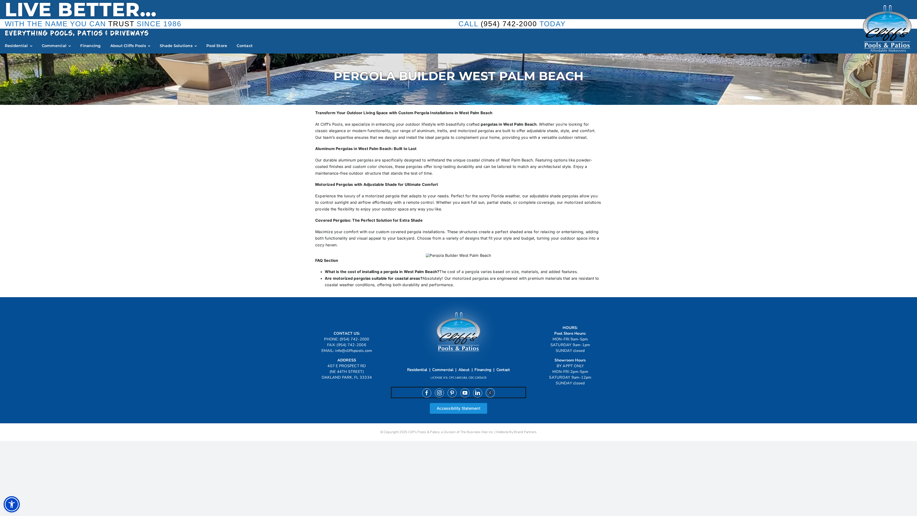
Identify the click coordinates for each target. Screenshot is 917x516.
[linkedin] (477, 393)
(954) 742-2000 (509, 24)
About (463, 369)
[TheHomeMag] (490, 393)
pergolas (489, 124)
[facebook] (426, 393)
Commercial (442, 369)
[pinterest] (452, 393)
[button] (12, 504)
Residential (417, 369)
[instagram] (439, 393)
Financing (482, 369)
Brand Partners (525, 432)
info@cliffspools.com (353, 350)
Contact (503, 369)
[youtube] (464, 393)
